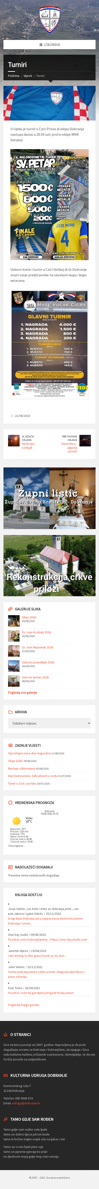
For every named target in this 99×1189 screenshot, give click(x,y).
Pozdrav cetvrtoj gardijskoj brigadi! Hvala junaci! (41, 993)
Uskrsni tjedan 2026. (35, 677)
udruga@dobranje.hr (26, 1103)
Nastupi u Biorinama (21, 768)
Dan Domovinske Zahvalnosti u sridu (32, 776)
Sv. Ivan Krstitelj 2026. (37, 632)
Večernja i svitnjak (28, 446)
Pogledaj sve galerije (22, 692)
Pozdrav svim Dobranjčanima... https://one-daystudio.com (47, 939)
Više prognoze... (16, 845)
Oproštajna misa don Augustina (29, 753)
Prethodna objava (69, 438)
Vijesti (28, 76)
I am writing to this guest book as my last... (37, 956)
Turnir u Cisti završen (22, 783)
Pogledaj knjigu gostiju (23, 1005)
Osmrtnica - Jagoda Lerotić (69, 448)
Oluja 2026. (29, 617)
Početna (13, 76)
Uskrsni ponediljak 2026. (38, 662)
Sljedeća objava (28, 438)
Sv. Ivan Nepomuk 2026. (38, 647)
